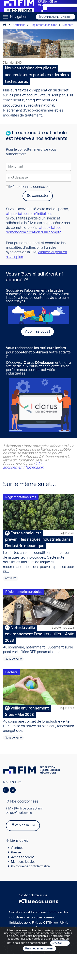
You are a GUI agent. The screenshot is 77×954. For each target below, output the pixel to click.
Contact (17, 847)
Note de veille (13, 658)
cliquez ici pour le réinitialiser (28, 214)
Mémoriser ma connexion (29, 187)
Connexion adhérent (57, 17)
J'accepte (60, 943)
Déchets (67, 25)
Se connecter (37, 196)
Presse (16, 852)
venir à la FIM (25, 825)
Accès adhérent (22, 857)
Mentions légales (23, 861)
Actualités (19, 25)
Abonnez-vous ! (37, 331)
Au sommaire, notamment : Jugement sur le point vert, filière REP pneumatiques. (38, 640)
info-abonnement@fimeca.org (23, 465)
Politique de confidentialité (30, 866)
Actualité (10, 578)
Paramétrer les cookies (39, 948)
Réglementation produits (23, 591)
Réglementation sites (44, 25)
